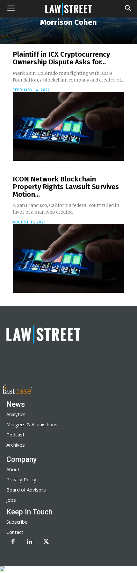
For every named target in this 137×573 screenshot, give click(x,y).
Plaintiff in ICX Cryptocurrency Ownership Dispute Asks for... (61, 58)
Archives (15, 445)
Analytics (15, 414)
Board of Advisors (26, 489)
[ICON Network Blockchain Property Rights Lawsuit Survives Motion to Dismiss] (68, 258)
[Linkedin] (29, 542)
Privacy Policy (21, 479)
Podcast (15, 434)
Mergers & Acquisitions (31, 424)
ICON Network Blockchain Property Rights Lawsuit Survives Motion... (66, 187)
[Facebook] (13, 542)
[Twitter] (46, 542)
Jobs (11, 500)
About (12, 469)
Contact (14, 532)
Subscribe (17, 522)
